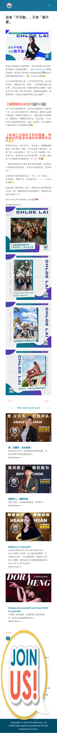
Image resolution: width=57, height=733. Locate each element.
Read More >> (15, 457)
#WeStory (40, 69)
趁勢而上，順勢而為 (18, 499)
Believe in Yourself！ (20, 547)
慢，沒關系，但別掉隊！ (20, 447)
